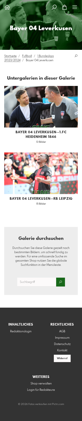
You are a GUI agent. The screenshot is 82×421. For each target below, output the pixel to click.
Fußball (27, 56)
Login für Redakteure (41, 389)
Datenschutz (62, 344)
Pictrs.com (58, 404)
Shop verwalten (41, 383)
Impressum (62, 337)
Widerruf (62, 358)
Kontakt (62, 350)
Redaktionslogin (21, 331)
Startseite (10, 56)
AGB (62, 331)
